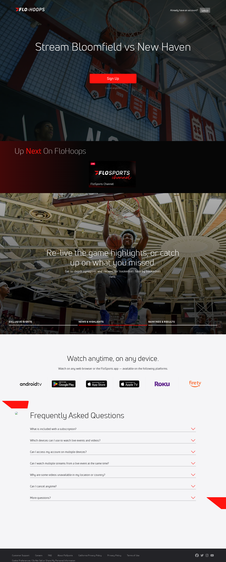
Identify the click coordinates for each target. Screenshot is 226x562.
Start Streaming (112, 177)
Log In (205, 10)
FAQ (50, 555)
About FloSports (65, 555)
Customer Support (20, 555)
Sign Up (113, 78)
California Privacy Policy (90, 555)
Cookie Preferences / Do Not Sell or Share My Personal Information (43, 560)
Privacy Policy (114, 555)
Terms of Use (133, 555)
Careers (39, 555)
